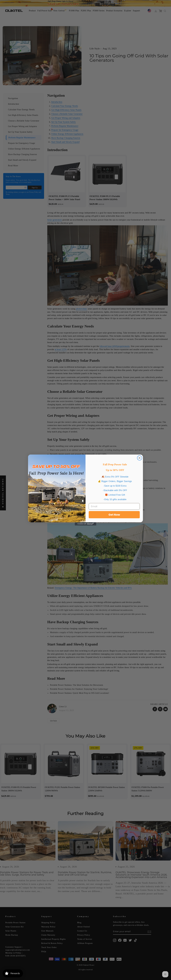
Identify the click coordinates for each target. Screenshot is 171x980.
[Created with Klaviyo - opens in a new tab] (85, 523)
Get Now (114, 515)
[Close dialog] (139, 458)
